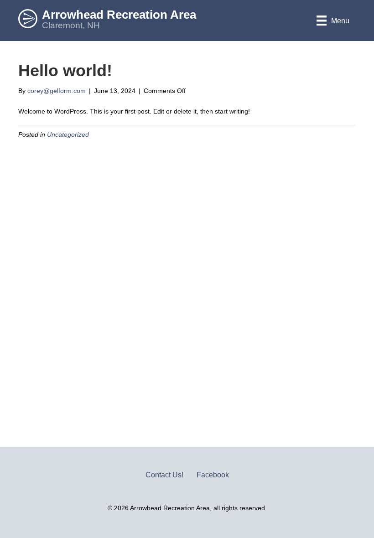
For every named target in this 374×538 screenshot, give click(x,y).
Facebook (213, 475)
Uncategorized (68, 134)
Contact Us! (164, 475)
